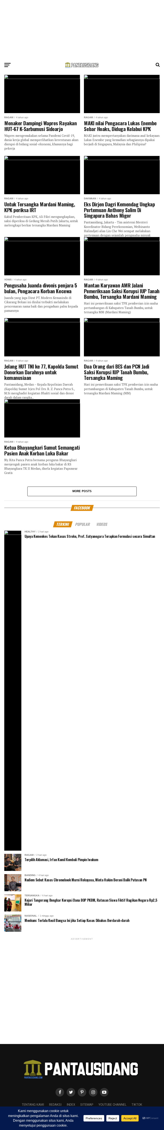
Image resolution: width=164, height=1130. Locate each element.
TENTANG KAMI (33, 1105)
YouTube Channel (112, 1105)
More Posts (82, 491)
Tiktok (137, 1105)
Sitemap (86, 1105)
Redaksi (55, 1105)
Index (71, 1105)
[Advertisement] (82, 30)
